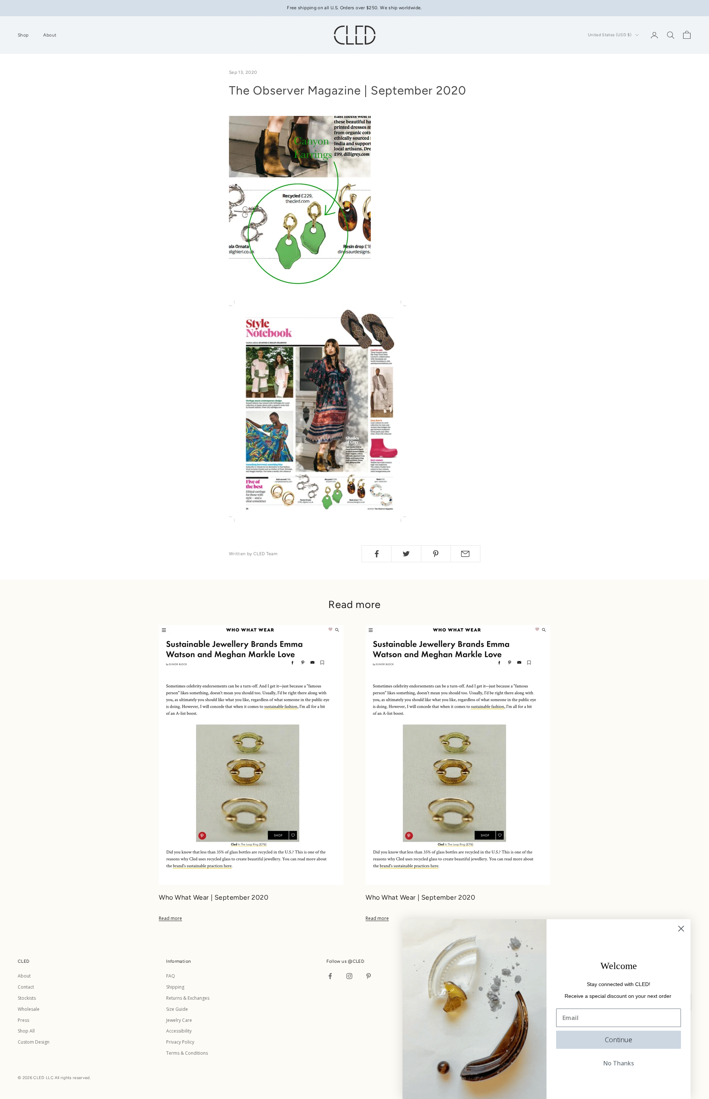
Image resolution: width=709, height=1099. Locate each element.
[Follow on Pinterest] (368, 976)
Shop (23, 35)
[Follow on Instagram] (349, 976)
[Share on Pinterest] (436, 554)
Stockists (27, 998)
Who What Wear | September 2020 (213, 897)
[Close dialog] (681, 928)
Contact (26, 987)
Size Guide (177, 1009)
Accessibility (179, 1031)
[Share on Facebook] (376, 554)
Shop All (26, 1031)
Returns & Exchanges (187, 998)
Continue (618, 1039)
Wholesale (29, 1009)
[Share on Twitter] (406, 554)
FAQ (170, 976)
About (49, 35)
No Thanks (618, 1063)
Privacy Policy (180, 1042)
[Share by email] (465, 554)
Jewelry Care (179, 1020)
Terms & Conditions (187, 1053)
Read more (170, 918)
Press (23, 1020)
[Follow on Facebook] (330, 976)
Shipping (175, 987)
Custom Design (33, 1042)
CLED (358, 961)
